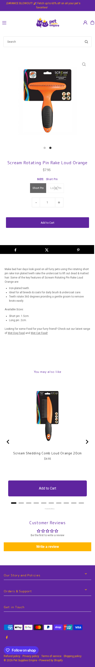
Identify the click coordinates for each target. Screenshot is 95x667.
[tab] (13, 503)
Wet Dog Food (16, 333)
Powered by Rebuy (47, 508)
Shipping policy (73, 656)
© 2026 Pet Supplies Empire (20, 660)
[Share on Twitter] (47, 249)
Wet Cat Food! (39, 333)
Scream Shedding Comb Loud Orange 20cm (47, 453)
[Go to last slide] (8, 441)
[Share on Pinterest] (78, 249)
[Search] (86, 41)
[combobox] (47, 41)
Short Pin (38, 188)
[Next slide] (86, 441)
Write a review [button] (47, 547)
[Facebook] (7, 638)
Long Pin (55, 188)
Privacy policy (31, 656)
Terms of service (51, 656)
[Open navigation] (16, 22)
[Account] (85, 23)
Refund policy (12, 656)
